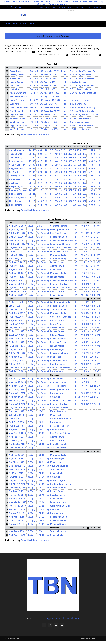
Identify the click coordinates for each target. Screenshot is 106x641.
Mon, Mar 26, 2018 (17, 502)
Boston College (79, 82)
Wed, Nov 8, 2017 (17, 262)
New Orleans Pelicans (60, 367)
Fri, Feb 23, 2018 (16, 440)
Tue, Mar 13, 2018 (17, 477)
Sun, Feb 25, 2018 (17, 444)
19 (34, 197)
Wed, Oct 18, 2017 (17, 226)
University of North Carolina (85, 114)
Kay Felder (15, 129)
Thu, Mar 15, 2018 (17, 480)
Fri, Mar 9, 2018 (16, 473)
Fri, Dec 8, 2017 (16, 317)
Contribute (80, 7)
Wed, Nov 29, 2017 (17, 295)
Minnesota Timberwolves (62, 240)
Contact (88, 7)
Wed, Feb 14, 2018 (17, 437)
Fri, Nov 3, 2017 (16, 255)
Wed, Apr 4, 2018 (16, 517)
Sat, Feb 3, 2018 (16, 415)
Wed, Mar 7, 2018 (17, 469)
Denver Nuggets (57, 324)
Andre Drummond (18, 93)
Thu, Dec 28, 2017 (17, 349)
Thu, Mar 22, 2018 (17, 495)
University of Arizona (81, 75)
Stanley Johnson (18, 75)
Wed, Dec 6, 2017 (17, 313)
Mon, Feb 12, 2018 (17, 433)
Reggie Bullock (16, 114)
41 (34, 194)
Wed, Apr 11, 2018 (17, 535)
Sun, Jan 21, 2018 (17, 393)
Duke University (79, 104)
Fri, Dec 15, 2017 (16, 331)
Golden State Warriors (60, 247)
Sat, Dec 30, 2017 (17, 353)
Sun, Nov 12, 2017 (17, 269)
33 (34, 161)
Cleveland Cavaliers (59, 284)
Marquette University (82, 100)
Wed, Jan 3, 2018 (17, 357)
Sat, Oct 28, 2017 (17, 244)
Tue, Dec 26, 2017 (17, 346)
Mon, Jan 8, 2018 (17, 367)
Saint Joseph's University (83, 107)
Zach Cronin (9, 52)
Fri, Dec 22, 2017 (16, 342)
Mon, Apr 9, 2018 (16, 531)
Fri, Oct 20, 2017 (16, 229)
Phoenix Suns (56, 295)
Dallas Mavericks (58, 338)
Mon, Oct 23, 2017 (17, 237)
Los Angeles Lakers (59, 251)
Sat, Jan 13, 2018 (17, 378)
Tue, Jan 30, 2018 (17, 407)
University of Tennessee (83, 78)
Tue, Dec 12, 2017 (17, 324)
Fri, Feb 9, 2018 (16, 426)
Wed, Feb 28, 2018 (17, 455)
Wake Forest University (82, 89)
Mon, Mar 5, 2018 (17, 466)
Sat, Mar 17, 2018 (17, 484)
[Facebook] (7, 7)
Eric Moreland (16, 111)
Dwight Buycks (17, 122)
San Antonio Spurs (59, 309)
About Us (62, 7)
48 (34, 154)
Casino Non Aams (58, 4)
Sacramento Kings (59, 258)
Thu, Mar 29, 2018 (17, 506)
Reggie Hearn (16, 125)
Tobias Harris (16, 78)
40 (34, 157)
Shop (8, 24)
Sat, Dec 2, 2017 (16, 306)
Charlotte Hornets (58, 226)
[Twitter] (16, 7)
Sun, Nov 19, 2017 (17, 280)
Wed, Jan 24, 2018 (17, 397)
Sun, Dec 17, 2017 (17, 335)
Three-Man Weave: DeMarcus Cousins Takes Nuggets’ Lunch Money (52, 48)
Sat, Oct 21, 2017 (17, 233)
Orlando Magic (57, 335)
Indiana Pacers (57, 262)
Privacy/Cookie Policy (87, 638)
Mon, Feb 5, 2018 (17, 418)
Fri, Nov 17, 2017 (16, 277)
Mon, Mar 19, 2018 (17, 487)
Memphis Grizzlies (59, 411)
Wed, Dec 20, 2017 (17, 338)
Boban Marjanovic (18, 96)
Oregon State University (83, 111)
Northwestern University (83, 125)
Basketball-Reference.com (35, 134)
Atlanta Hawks (57, 266)
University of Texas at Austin (85, 71)
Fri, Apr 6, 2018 (16, 520)
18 (34, 201)
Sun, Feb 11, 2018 (17, 429)
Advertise (71, 7)
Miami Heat (55, 269)
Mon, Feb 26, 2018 (17, 447)
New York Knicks (58, 233)
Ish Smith (14, 89)
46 (34, 150)
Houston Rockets (58, 364)
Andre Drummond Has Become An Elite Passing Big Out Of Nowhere (85, 48)
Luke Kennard (16, 104)
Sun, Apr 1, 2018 (16, 513)
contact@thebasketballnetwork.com (59, 618)
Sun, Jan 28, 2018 (17, 404)
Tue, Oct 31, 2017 (17, 251)
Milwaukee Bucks (58, 255)
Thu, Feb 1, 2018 (16, 411)
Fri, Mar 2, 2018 (16, 458)
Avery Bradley (16, 71)
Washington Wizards (60, 229)
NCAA (22, 24)
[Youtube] (20, 7)
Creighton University (81, 118)
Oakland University (80, 129)
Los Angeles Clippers (60, 244)
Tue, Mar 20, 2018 (17, 491)
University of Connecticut (84, 93)
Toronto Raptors (58, 386)
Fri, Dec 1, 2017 (16, 302)
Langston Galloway (19, 107)
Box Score (41, 226)
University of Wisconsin (83, 85)
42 (34, 179)
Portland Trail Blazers (60, 418)
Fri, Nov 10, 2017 (16, 266)
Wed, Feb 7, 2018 (16, 422)
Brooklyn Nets (56, 371)
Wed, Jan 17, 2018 (17, 386)
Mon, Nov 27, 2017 (17, 291)
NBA (14, 24)
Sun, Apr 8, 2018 (16, 524)
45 (34, 176)
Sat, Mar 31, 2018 (17, 509)
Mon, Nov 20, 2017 (17, 284)
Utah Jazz (55, 397)
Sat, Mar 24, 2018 (17, 498)
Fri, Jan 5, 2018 (16, 360)
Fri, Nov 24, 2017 (16, 287)
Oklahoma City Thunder (61, 287)
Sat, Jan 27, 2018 (17, 400)
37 (34, 165)
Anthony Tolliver (17, 118)
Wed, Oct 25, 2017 (17, 240)
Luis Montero (15, 205)
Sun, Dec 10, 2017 (17, 320)
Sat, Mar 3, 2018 (16, 462)
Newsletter (97, 7)
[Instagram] (11, 7)
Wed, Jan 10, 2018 (17, 371)
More (30, 24)
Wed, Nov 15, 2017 (17, 273)
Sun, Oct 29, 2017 (17, 247)
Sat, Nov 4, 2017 (16, 258)
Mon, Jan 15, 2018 (17, 382)
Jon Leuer (14, 85)
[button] (98, 24)
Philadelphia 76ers (58, 237)
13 (34, 186)
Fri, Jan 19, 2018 (16, 389)
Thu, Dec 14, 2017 (17, 327)
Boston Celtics (57, 291)
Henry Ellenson (17, 100)
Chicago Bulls (56, 378)
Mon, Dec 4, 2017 (17, 309)
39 (34, 190)
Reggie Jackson (17, 82)
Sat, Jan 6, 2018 (16, 364)
